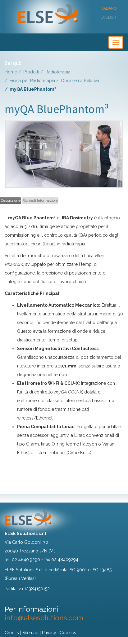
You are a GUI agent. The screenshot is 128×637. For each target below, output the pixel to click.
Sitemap (30, 632)
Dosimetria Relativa (80, 80)
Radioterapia (57, 71)
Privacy (49, 632)
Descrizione (11, 200)
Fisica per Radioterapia (32, 80)
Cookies (68, 632)
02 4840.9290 (26, 559)
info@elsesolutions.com (44, 617)
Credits (12, 632)
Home (11, 71)
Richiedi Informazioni (40, 200)
